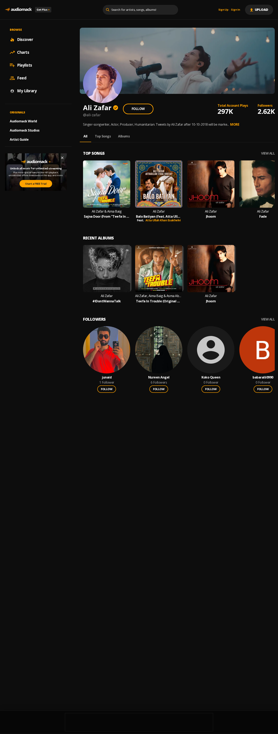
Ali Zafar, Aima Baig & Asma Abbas (158, 296)
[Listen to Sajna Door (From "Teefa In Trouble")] (106, 184)
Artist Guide (19, 139)
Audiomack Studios (24, 130)
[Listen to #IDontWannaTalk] (106, 268)
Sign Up (223, 9)
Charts (23, 52)
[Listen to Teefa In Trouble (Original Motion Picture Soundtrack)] (158, 268)
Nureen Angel (159, 377)
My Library (27, 90)
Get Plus (43, 9)
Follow (138, 108)
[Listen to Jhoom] (210, 184)
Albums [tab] (124, 136)
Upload (261, 9)
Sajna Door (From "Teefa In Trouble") (106, 216)
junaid (107, 377)
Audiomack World (23, 121)
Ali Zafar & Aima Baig (107, 211)
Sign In (235, 9)
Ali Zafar (159, 211)
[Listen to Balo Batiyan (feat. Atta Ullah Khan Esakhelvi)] (158, 184)
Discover (25, 39)
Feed (21, 78)
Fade (263, 216)
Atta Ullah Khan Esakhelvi (163, 220)
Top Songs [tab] (103, 136)
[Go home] (18, 10)
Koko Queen (210, 377)
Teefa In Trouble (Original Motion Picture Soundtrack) (159, 301)
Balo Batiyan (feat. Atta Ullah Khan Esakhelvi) (159, 216)
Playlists (24, 65)
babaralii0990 (263, 377)
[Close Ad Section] (62, 158)
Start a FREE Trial (35, 183)
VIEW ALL (268, 153)
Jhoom (211, 216)
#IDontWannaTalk (106, 301)
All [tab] (85, 136)
